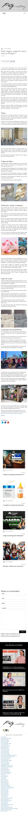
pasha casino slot (4, 793)
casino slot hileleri (4, 802)
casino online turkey (5, 750)
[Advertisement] (14, 30)
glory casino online (5, 739)
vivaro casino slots (5, 794)
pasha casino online (5, 748)
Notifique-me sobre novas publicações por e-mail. (10, 636)
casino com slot (4, 796)
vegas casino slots (5, 806)
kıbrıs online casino (5, 761)
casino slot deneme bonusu (6, 807)
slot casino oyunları (5, 789)
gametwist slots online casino (7, 765)
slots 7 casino (4, 777)
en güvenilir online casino (6, 738)
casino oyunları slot (5, 799)
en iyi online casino (5, 770)
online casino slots (5, 744)
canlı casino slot (4, 803)
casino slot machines (5, 785)
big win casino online (5, 769)
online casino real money (6, 757)
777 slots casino (4, 795)
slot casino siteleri (4, 776)
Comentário (4, 608)
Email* (3, 598)
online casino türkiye (5, 754)
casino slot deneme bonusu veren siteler (9, 808)
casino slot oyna (4, 781)
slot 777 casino (4, 811)
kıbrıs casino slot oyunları (6, 800)
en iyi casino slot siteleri (6, 786)
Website (3, 603)
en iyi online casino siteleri (6, 760)
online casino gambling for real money (9, 755)
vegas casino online (5, 764)
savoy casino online (5, 759)
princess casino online (5, 746)
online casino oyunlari (5, 773)
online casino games (5, 763)
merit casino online (5, 751)
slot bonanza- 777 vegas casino (7, 787)
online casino (3, 737)
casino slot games (4, 783)
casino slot (3, 774)
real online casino (4, 768)
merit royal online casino (6, 743)
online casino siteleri (5, 741)
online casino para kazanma (7, 767)
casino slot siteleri (4, 780)
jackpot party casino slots (6, 809)
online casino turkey (5, 752)
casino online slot (4, 742)
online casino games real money (7, 756)
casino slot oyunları (5, 782)
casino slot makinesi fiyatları (6, 798)
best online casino (4, 747)
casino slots (3, 778)
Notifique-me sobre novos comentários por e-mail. (10, 633)
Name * (3, 593)
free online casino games (6, 772)
